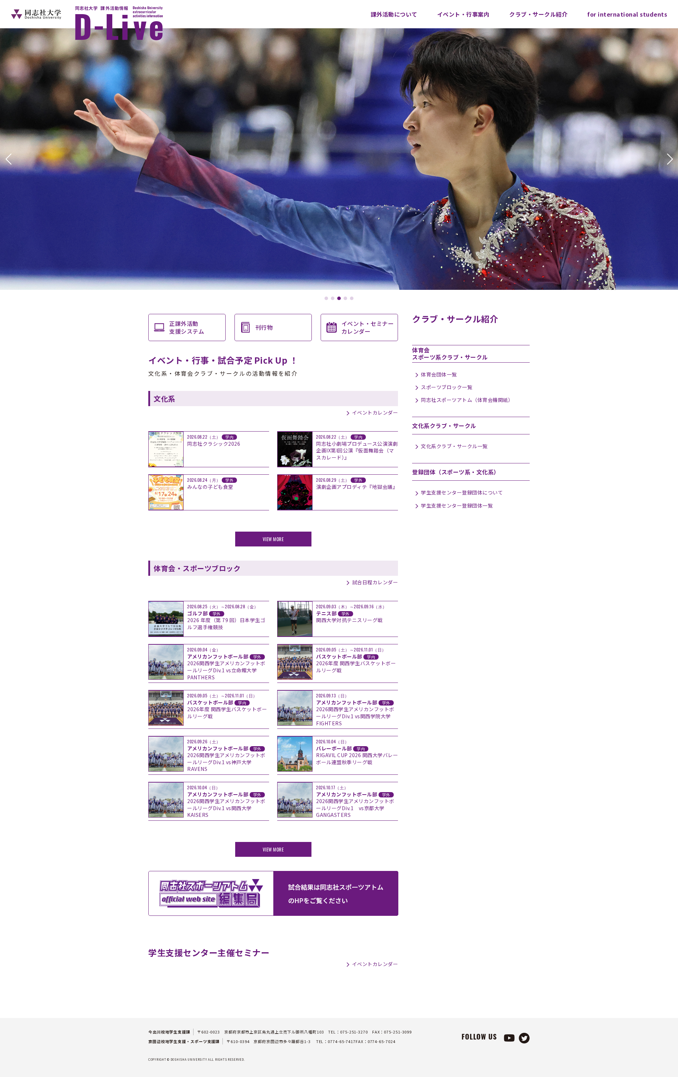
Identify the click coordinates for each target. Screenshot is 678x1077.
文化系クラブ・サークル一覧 (454, 446)
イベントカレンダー (375, 412)
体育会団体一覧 (439, 374)
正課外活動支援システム (186, 327)
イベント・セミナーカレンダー (367, 327)
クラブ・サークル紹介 (538, 14)
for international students (627, 14)
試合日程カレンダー (375, 582)
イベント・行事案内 (463, 14)
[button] (8, 159)
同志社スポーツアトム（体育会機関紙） (467, 399)
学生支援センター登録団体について (462, 492)
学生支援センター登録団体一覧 (457, 505)
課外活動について (394, 14)
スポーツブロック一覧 (446, 387)
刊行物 (264, 327)
